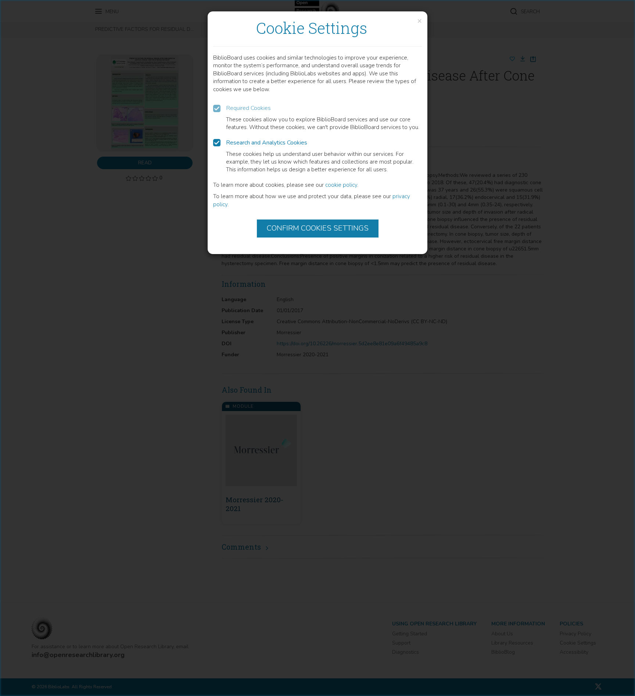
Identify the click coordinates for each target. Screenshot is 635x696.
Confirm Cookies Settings (318, 228)
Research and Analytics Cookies (266, 143)
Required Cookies (248, 108)
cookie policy (341, 185)
